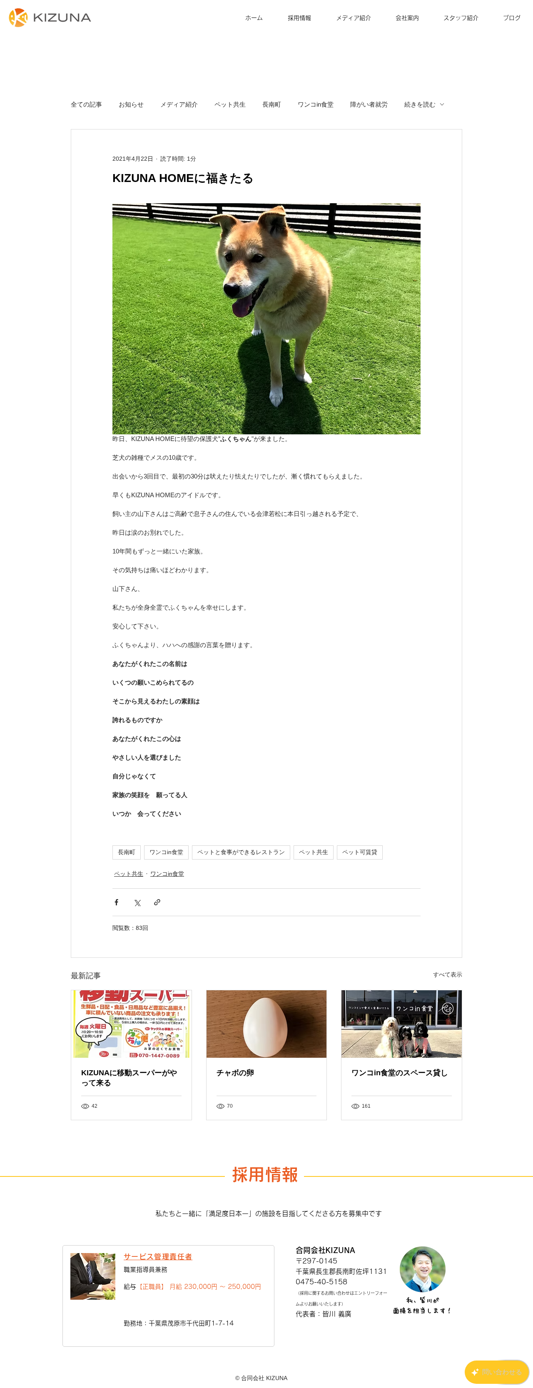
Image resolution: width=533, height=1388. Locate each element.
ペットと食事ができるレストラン (241, 852)
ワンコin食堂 (316, 104)
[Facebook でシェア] (116, 902)
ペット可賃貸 (359, 852)
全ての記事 (86, 104)
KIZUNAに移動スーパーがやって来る (129, 1078)
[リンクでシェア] (157, 902)
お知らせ (131, 104)
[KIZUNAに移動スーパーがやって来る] (131, 1024)
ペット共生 (230, 104)
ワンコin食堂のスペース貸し (399, 1073)
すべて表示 (447, 974)
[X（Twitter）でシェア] (137, 902)
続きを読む (420, 104)
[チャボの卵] (267, 1024)
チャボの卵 (235, 1073)
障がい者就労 (369, 104)
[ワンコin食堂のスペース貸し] (401, 1024)
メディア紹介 (179, 104)
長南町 (271, 104)
